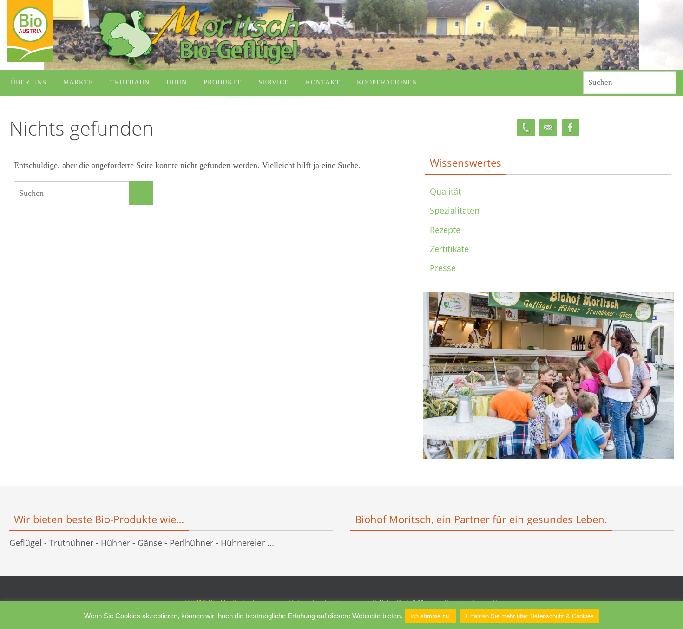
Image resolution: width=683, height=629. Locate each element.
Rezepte (445, 229)
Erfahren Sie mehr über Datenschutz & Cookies (530, 616)
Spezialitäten (454, 210)
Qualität (445, 191)
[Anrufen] (526, 128)
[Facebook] (570, 128)
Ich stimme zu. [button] (430, 616)
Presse (443, 267)
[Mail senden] (548, 128)
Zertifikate (449, 248)
